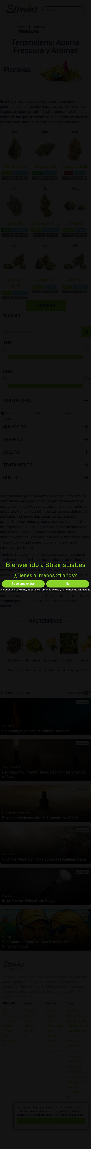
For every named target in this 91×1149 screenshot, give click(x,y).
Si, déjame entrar (23, 584)
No (68, 584)
